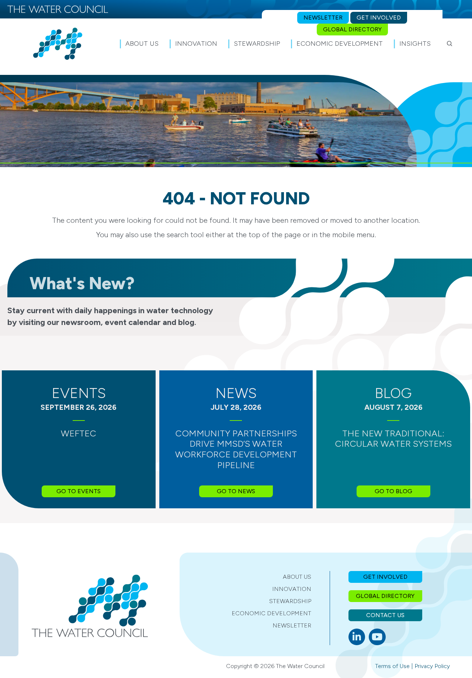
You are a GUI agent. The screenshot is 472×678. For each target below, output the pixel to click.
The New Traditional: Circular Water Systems (393, 438)
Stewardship (290, 601)
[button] (450, 43)
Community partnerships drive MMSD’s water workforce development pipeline (236, 449)
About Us (297, 576)
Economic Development (271, 613)
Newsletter (292, 625)
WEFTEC (78, 433)
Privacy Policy (432, 666)
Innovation (291, 588)
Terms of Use (392, 666)
